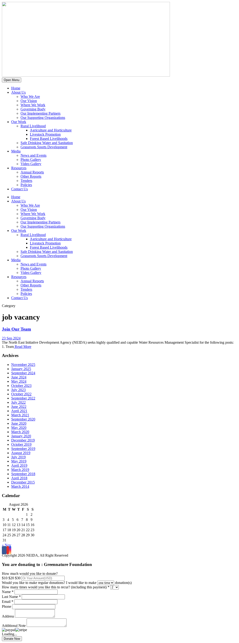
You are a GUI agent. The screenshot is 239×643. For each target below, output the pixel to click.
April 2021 (19, 411)
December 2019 (23, 440)
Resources (18, 168)
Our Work (18, 122)
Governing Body (33, 109)
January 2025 (21, 369)
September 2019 (23, 449)
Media (16, 151)
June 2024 (18, 377)
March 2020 (20, 432)
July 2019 (18, 457)
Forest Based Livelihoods (48, 139)
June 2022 (18, 407)
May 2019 (18, 461)
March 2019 (20, 470)
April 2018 (19, 478)
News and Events (33, 155)
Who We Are (30, 97)
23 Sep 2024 (11, 338)
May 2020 (18, 428)
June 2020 (18, 423)
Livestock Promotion (45, 134)
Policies (26, 185)
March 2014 (20, 486)
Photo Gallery (31, 160)
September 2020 (23, 419)
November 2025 (23, 365)
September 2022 (23, 398)
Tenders (26, 181)
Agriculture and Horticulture (51, 130)
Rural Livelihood (33, 126)
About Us (18, 92)
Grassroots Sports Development (44, 147)
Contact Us (19, 189)
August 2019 (20, 453)
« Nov (6, 545)
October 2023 (21, 386)
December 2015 (23, 482)
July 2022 (18, 402)
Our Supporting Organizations (43, 118)
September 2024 (23, 373)
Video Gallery (31, 164)
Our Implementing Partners (40, 113)
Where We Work (33, 105)
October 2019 (21, 444)
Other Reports (31, 176)
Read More (22, 347)
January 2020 (21, 436)
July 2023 (18, 390)
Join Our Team (16, 329)
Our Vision (29, 101)
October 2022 (21, 394)
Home (15, 88)
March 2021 (20, 415)
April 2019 (19, 465)
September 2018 (23, 474)
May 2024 (18, 381)
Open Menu (11, 80)
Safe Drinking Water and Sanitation (47, 143)
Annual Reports (32, 172)
